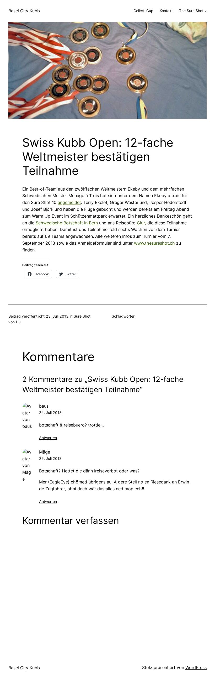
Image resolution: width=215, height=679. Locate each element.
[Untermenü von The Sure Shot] (206, 11)
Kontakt (166, 10)
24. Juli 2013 (50, 412)
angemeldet (69, 202)
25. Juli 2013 (50, 458)
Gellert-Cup (143, 10)
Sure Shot (82, 316)
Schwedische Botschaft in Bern (67, 222)
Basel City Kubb (24, 10)
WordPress (196, 667)
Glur (141, 222)
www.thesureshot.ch (154, 243)
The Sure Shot (191, 10)
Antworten (48, 437)
